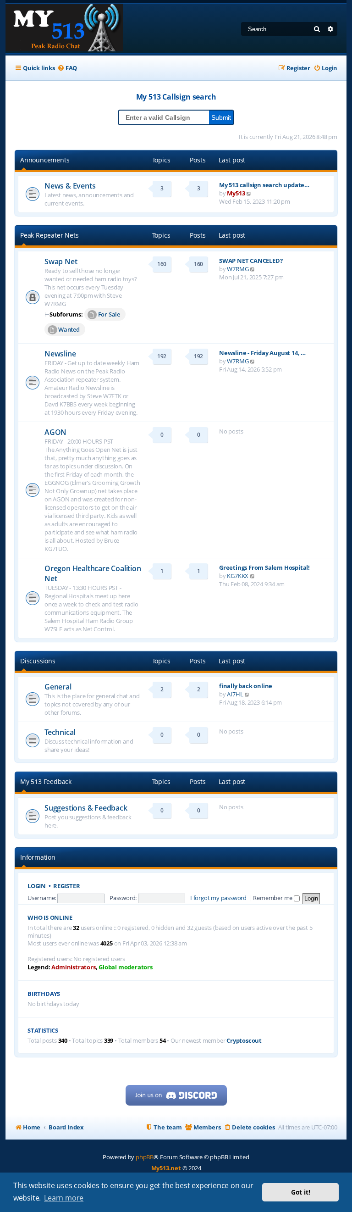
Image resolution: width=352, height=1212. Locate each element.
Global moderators (126, 967)
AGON (55, 432)
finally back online (245, 686)
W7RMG (237, 269)
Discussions (37, 660)
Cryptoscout (244, 1041)
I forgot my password (218, 898)
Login (37, 886)
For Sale (109, 314)
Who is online (50, 918)
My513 (236, 193)
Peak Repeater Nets (49, 235)
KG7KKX (237, 576)
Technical (59, 732)
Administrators (73, 967)
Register (66, 886)
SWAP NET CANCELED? (250, 260)
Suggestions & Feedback (85, 808)
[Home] (64, 28)
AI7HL (235, 694)
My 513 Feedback (46, 781)
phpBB (145, 1157)
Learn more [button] (63, 1198)
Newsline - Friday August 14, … (262, 353)
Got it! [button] (300, 1192)
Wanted (69, 329)
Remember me (273, 898)
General (58, 687)
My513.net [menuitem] (166, 1168)
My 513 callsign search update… (264, 185)
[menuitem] (67, 68)
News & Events (69, 186)
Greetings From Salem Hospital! (264, 567)
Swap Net (60, 261)
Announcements (44, 160)
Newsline (60, 354)
